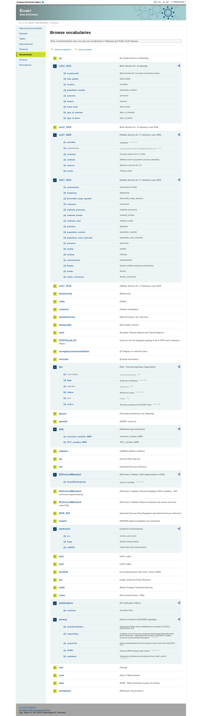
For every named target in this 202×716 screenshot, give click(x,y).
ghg (61, 429)
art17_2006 (65, 135)
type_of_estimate (75, 112)
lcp (60, 580)
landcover (64, 529)
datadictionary (67, 317)
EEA (31, 2)
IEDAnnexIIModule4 (70, 502)
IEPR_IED (64, 513)
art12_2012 (65, 66)
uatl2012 (71, 547)
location (71, 84)
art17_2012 (65, 180)
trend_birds (72, 107)
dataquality (65, 325)
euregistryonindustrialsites (74, 351)
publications (66, 603)
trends (70, 171)
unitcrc (70, 404)
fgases (63, 413)
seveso (63, 619)
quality (70, 249)
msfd (62, 587)
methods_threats (74, 215)
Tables (22, 38)
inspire (63, 521)
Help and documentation (30, 28)
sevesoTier (72, 643)
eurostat (63, 359)
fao (61, 367)
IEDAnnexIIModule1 (70, 474)
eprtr (61, 332)
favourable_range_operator (79, 198)
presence (71, 96)
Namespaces (25, 65)
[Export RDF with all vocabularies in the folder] (179, 66)
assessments (73, 187)
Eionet (31, 23)
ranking (70, 254)
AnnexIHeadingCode (76, 482)
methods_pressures (76, 210)
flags (69, 380)
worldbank (65, 691)
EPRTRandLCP (67, 340)
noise (62, 595)
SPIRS (70, 650)
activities (71, 142)
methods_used (74, 221)
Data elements (26, 44)
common (64, 309)
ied (60, 467)
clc (68, 536)
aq (60, 58)
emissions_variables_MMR (79, 436)
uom (61, 675)
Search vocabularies (63, 50)
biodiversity (65, 293)
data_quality (72, 79)
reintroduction (73, 260)
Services (23, 60)
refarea (70, 392)
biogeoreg (71, 193)
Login (159, 2)
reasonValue (72, 634)
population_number (76, 90)
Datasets (23, 33)
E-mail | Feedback (27, 707)
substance (71, 656)
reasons (70, 165)
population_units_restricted (79, 238)
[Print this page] (164, 2)
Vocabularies (25, 54)
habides (63, 451)
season (70, 101)
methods (71, 160)
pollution (71, 226)
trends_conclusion (75, 277)
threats (70, 266)
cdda (62, 301)
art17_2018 (65, 286)
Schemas (23, 49)
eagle (69, 542)
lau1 (61, 556)
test (61, 667)
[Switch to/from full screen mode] (168, 2)
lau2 (61, 564)
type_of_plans (73, 118)
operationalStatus (75, 627)
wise (61, 683)
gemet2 (63, 421)
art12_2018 (65, 127)
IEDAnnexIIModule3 (70, 491)
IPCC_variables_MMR (77, 442)
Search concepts (85, 50)
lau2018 (63, 572)
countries (71, 154)
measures (71, 204)
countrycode (73, 73)
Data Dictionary (42, 23)
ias (60, 459)
